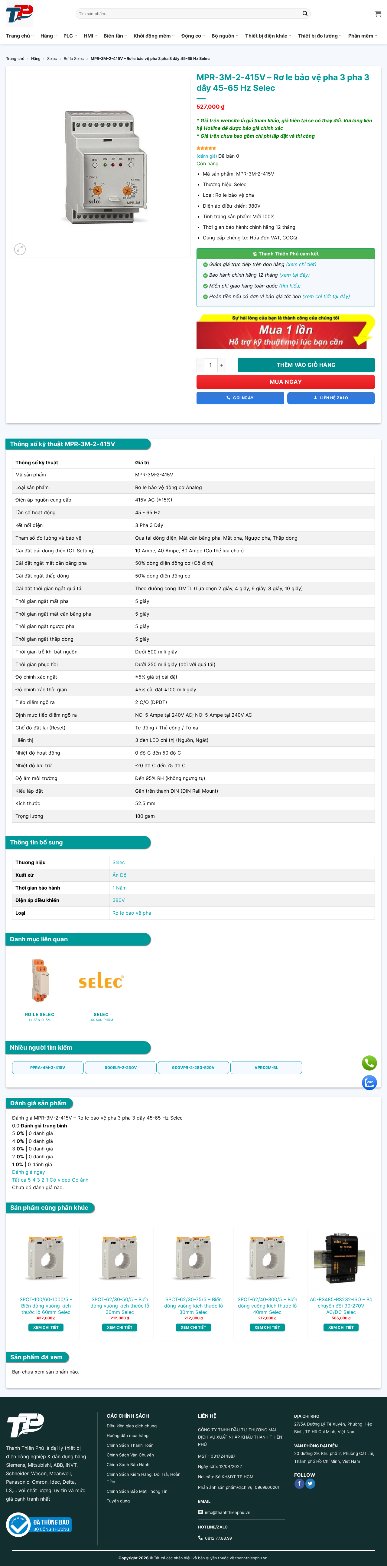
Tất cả (19, 1180)
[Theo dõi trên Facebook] (299, 1484)
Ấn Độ (119, 875)
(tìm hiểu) (290, 286)
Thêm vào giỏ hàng (306, 365)
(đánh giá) (207, 156)
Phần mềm (360, 36)
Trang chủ (18, 36)
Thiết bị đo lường (318, 36)
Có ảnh (80, 1180)
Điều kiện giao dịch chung (132, 1425)
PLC (68, 36)
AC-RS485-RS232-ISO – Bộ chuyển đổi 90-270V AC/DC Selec (341, 1305)
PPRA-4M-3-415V (47, 1067)
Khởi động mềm (152, 36)
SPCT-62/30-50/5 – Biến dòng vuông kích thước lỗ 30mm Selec (119, 1305)
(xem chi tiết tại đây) (326, 296)
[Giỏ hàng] (378, 13)
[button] (20, 249)
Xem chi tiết (46, 1327)
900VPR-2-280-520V (193, 1067)
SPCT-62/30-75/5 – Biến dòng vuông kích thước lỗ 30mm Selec (193, 1305)
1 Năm (119, 888)
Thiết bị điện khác (266, 36)
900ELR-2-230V (121, 1067)
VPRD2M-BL (266, 1067)
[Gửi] (305, 13)
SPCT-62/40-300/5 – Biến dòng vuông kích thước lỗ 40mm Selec (267, 1305)
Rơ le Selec (74, 58)
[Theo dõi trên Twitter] (310, 1484)
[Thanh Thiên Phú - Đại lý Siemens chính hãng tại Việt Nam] (36, 13)
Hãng (47, 36)
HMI (88, 36)
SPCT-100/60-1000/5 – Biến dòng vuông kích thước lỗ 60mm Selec (46, 1305)
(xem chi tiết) (301, 264)
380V (118, 900)
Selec (52, 58)
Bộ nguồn (223, 36)
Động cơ (191, 36)
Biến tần (113, 36)
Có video (60, 1180)
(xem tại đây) (294, 275)
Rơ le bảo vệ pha (131, 913)
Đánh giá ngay (28, 1172)
